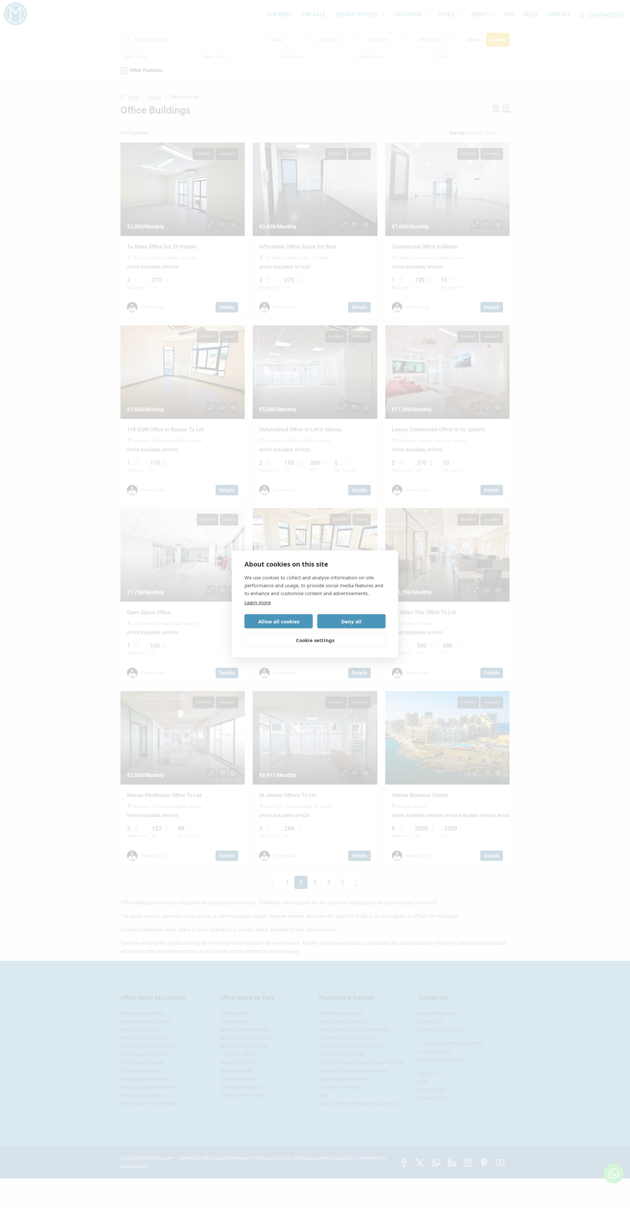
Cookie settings (315, 640)
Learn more (257, 602)
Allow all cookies (278, 621)
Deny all (351, 621)
